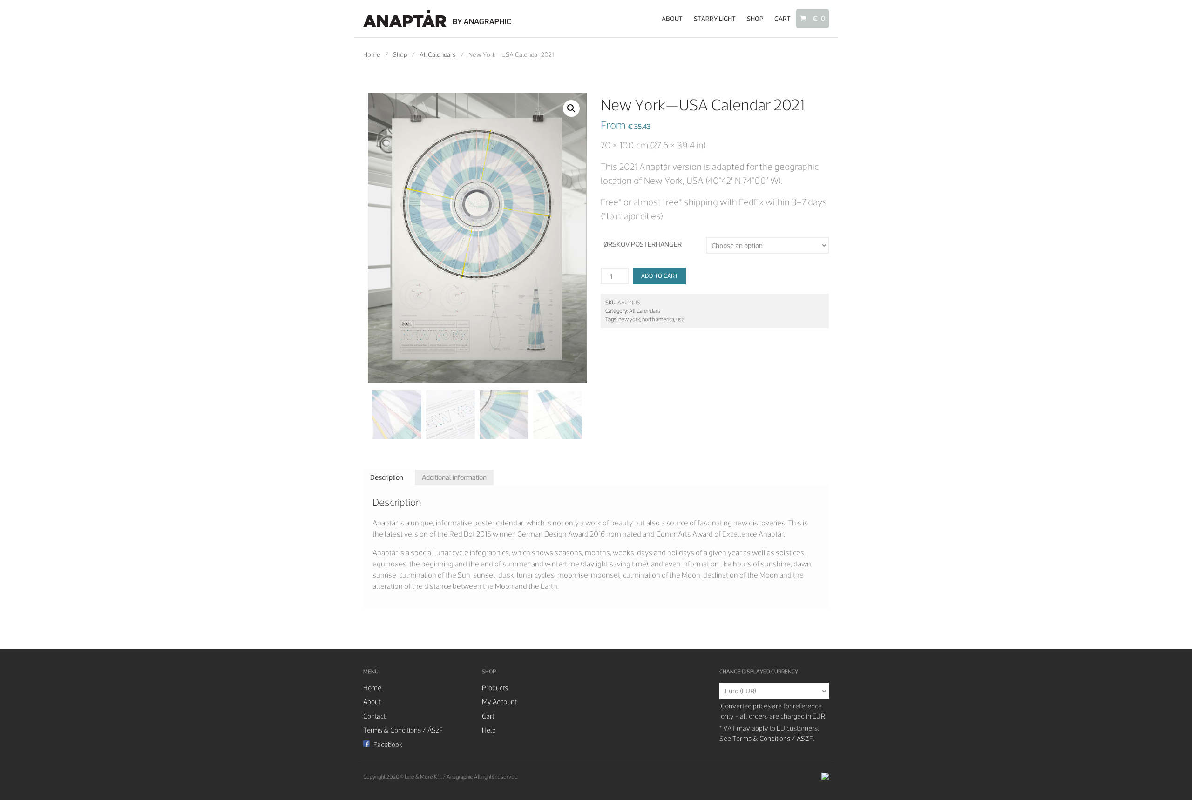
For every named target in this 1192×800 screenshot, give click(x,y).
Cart (782, 18)
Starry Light (715, 18)
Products (495, 688)
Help (489, 730)
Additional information (454, 477)
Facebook (387, 744)
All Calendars (438, 54)
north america (658, 319)
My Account (499, 702)
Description (386, 477)
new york (629, 319)
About (672, 18)
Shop (755, 18)
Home (371, 54)
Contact (374, 716)
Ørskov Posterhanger (642, 244)
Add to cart (659, 275)
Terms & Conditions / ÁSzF (403, 730)
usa (680, 319)
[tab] (386, 478)
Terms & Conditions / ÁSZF (772, 738)
